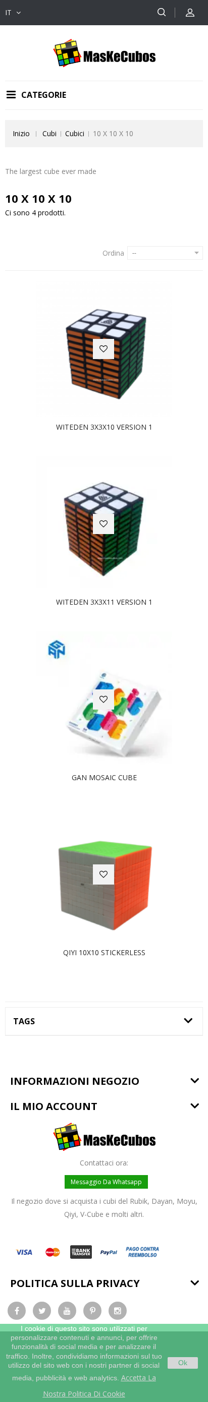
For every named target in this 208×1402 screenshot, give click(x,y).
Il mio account (53, 1106)
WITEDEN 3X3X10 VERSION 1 (104, 427)
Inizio (21, 133)
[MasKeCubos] (104, 52)
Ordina (113, 253)
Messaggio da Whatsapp (106, 1182)
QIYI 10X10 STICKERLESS (104, 952)
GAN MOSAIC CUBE (104, 777)
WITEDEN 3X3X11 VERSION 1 (104, 602)
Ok (182, 1363)
